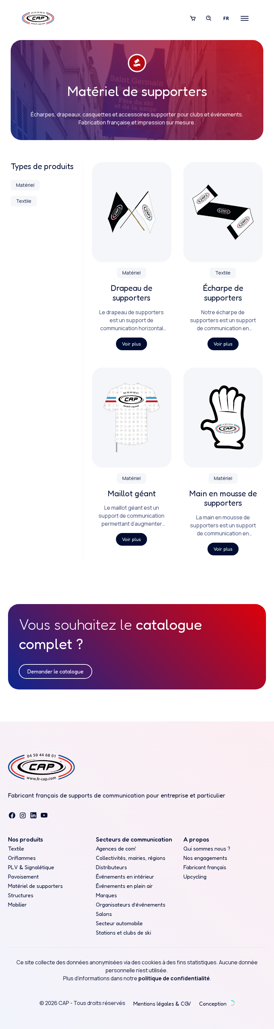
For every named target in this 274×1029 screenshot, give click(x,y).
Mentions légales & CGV (162, 1003)
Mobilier (17, 904)
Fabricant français (204, 867)
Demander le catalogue (55, 671)
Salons (104, 914)
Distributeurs (111, 867)
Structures (20, 895)
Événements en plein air (124, 886)
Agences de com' (116, 848)
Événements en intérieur (125, 876)
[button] (192, 18)
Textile (16, 848)
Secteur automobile (119, 923)
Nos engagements (205, 858)
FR (226, 18)
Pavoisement (23, 876)
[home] (38, 18)
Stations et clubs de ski (123, 932)
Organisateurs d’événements (130, 904)
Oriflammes (22, 858)
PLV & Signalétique (31, 867)
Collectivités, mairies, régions (130, 858)
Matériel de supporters (35, 886)
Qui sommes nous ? (206, 848)
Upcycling (195, 876)
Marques (106, 895)
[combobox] (226, 18)
